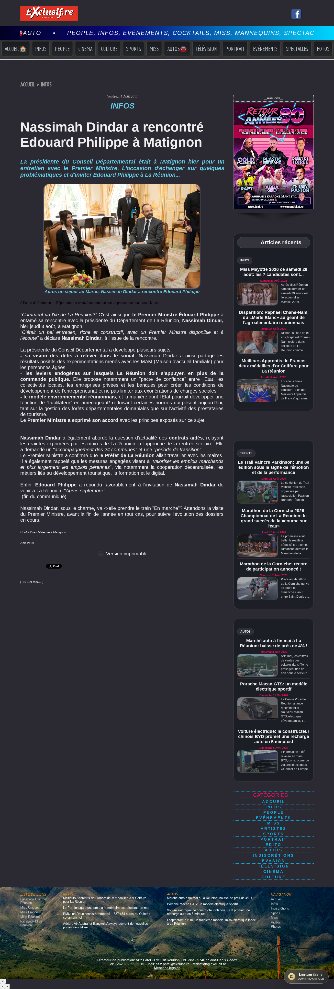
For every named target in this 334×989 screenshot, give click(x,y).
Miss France (29, 912)
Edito (274, 845)
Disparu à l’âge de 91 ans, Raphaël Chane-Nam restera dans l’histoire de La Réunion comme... (295, 341)
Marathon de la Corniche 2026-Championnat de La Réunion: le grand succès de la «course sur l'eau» (274, 518)
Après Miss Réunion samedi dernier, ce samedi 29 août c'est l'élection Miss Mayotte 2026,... (294, 293)
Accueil (27, 85)
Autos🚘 (177, 48)
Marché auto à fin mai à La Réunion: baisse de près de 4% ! (273, 643)
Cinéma (85, 48)
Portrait (235, 48)
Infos (40, 48)
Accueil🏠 (16, 48)
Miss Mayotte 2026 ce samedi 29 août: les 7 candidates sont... (273, 272)
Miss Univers (29, 907)
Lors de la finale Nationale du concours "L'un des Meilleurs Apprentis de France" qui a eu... (295, 390)
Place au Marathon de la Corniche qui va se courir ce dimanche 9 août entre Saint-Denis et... (295, 588)
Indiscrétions (273, 855)
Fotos (323, 48)
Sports (133, 48)
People (62, 48)
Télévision (206, 48)
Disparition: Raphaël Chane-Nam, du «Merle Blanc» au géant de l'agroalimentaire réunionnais (274, 317)
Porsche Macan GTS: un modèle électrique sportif (273, 686)
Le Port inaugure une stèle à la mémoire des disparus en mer (106, 908)
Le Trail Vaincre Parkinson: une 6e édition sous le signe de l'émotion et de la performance (273, 467)
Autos (274, 850)
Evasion (273, 861)
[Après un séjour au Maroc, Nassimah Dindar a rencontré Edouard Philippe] (122, 185)
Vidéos (276, 922)
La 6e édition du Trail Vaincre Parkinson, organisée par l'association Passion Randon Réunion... (295, 491)
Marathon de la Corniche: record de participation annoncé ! (274, 566)
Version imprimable (126, 553)
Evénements (265, 48)
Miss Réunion (30, 917)
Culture (109, 48)
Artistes (274, 828)
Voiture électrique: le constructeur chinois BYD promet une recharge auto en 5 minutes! (273, 736)
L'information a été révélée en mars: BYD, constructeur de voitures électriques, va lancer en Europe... (295, 760)
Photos (276, 926)
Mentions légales (167, 968)
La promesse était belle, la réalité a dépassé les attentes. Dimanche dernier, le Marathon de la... (295, 545)
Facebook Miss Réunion (31, 923)
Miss (154, 48)
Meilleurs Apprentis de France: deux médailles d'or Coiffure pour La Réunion (274, 366)
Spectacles (297, 48)
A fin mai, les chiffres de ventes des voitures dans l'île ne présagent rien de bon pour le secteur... (295, 664)
